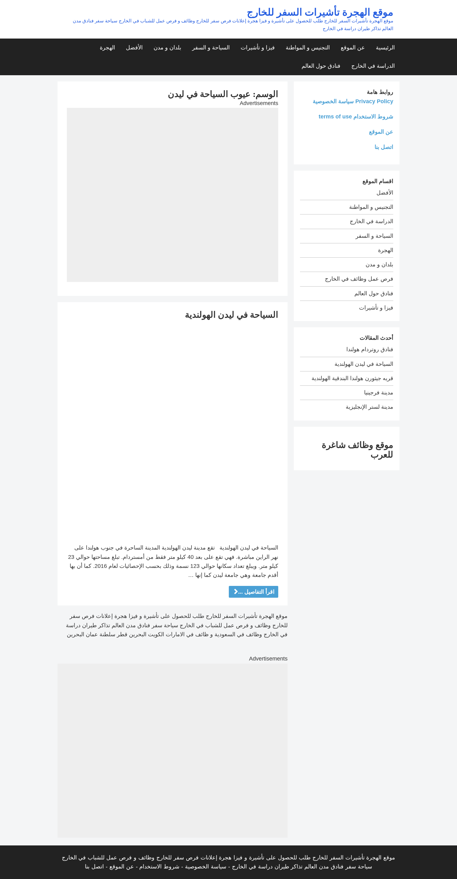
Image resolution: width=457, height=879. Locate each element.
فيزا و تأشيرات (258, 47)
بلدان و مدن (167, 47)
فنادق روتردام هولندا (369, 349)
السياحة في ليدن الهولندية (231, 314)
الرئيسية (385, 47)
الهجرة (107, 47)
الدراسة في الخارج (373, 66)
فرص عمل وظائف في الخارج (359, 279)
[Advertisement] (172, 151)
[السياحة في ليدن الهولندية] (172, 431)
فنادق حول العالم (321, 66)
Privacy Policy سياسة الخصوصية (353, 101)
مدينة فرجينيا (378, 392)
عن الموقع (353, 47)
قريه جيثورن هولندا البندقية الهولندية (352, 378)
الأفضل (134, 47)
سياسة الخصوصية (205, 866)
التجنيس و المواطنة (308, 47)
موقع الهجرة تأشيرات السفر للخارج (320, 11)
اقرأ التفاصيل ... (256, 592)
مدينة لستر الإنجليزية (369, 407)
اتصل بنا (384, 147)
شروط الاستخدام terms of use (356, 116)
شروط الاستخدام (159, 866)
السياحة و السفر (211, 47)
